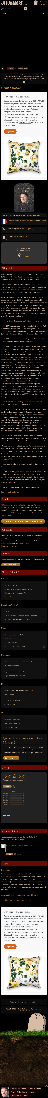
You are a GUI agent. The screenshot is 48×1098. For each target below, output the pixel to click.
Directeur (20, 616)
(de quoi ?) (29, 229)
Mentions (38, 1009)
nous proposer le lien (27, 879)
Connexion (43, 4)
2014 (9, 223)
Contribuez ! (25, 256)
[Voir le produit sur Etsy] (24, 157)
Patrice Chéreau (21, 365)
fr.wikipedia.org (13, 492)
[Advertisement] (24, 41)
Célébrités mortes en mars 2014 (16, 900)
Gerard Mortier (22, 69)
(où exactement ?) (20, 236)
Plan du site (20, 1011)
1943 (31, 221)
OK (24, 82)
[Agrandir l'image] (40, 140)
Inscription (43, 2)
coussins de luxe (25, 122)
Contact (29, 1011)
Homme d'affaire (31, 616)
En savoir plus (30, 80)
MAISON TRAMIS (37, 101)
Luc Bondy (10, 365)
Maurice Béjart (6, 391)
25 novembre (24, 221)
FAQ (31, 1009)
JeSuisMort (12, 3)
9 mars (43, 221)
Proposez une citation (9, 546)
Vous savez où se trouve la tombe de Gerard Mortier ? (23, 521)
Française (26, 589)
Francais (11, 221)
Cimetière (10, 69)
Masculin (13, 597)
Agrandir (10, 131)
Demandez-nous (11, 758)
